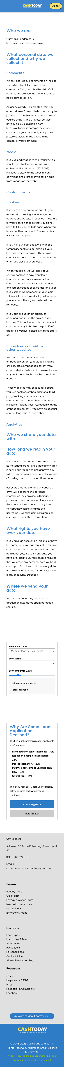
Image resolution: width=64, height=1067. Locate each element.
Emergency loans (16, 913)
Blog (9, 984)
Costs (9, 976)
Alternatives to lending (19, 960)
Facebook (12, 993)
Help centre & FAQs (18, 980)
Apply (56, 6)
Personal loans (15, 952)
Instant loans (13, 908)
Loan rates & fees (16, 939)
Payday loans (14, 892)
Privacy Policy (14, 1056)
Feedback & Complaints (20, 989)
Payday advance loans (20, 900)
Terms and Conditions (34, 1056)
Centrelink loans (15, 956)
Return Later (32, 813)
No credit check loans (19, 904)
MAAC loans (13, 948)
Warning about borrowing (33, 1016)
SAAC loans (13, 943)
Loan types (13, 935)
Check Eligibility (32, 804)
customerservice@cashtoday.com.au (28, 868)
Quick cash (13, 896)
